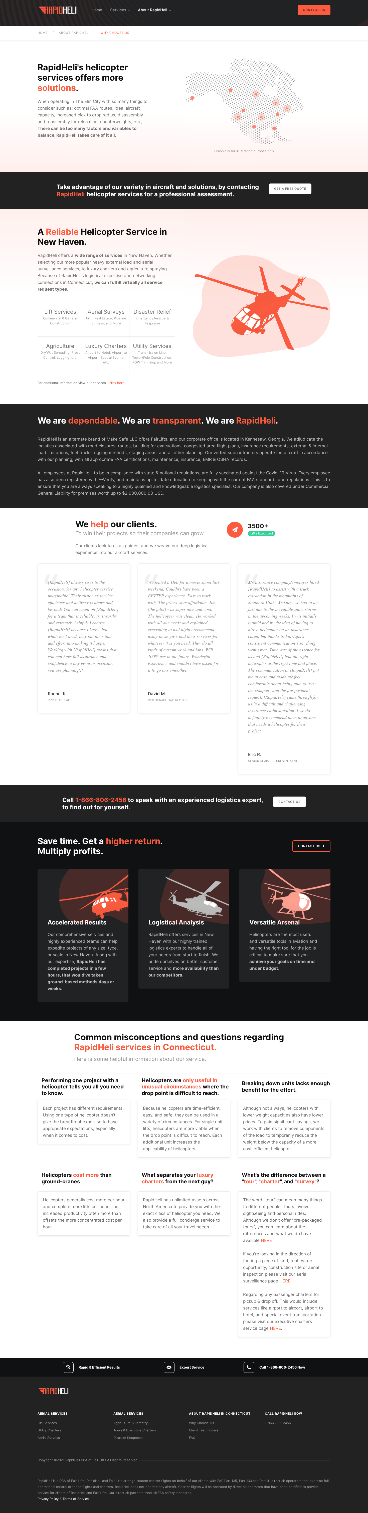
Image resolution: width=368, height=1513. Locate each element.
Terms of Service (76, 1499)
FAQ (192, 1438)
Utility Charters (49, 1430)
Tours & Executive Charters (134, 1430)
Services (118, 10)
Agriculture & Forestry (130, 1423)
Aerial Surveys (49, 1438)
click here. (117, 383)
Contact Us (314, 10)
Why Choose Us (201, 1423)
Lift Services (47, 1423)
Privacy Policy (48, 1499)
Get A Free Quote (290, 189)
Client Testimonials (203, 1430)
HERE (266, 1240)
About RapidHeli (152, 10)
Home (97, 10)
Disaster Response (128, 1438)
